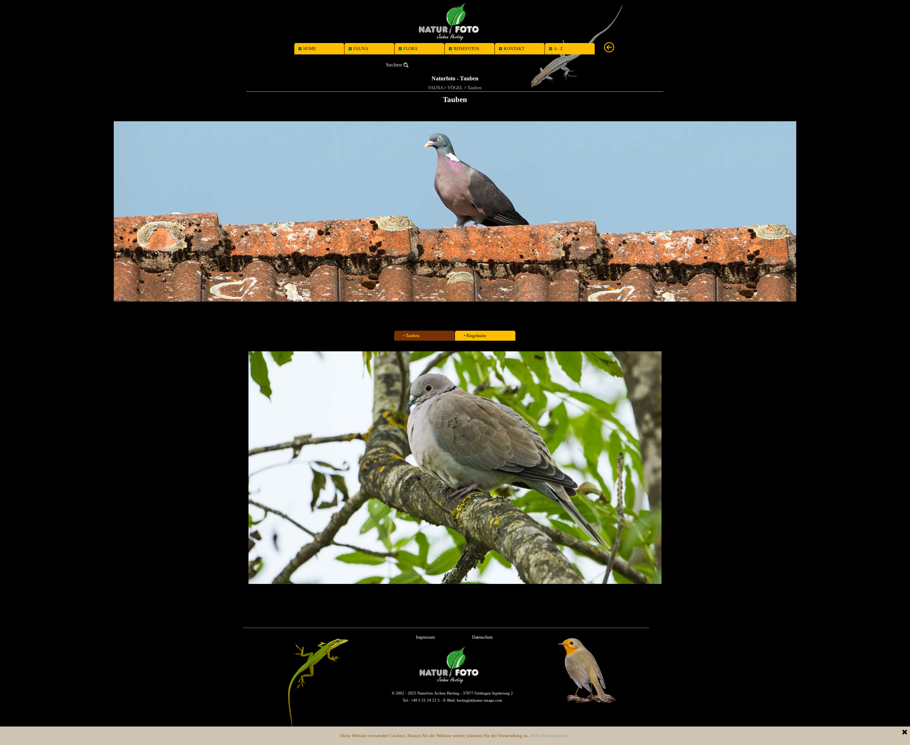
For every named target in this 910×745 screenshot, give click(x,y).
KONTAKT (514, 48)
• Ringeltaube (475, 335)
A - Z (558, 48)
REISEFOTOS (466, 48)
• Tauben (411, 335)
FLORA (410, 48)
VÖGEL (455, 87)
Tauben (474, 87)
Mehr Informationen (549, 735)
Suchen (394, 65)
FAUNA (360, 48)
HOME (309, 48)
